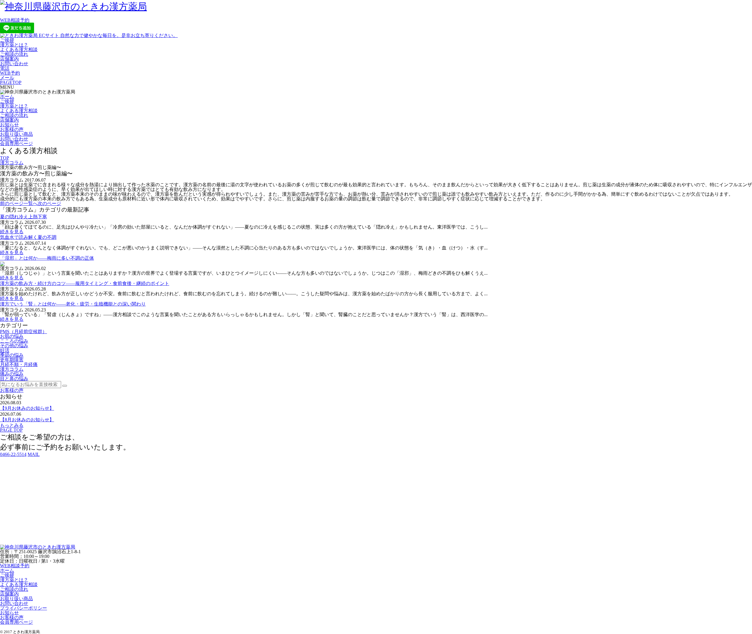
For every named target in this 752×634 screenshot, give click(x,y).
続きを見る (12, 231)
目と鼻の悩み (14, 378)
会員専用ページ (16, 143)
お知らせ (9, 124)
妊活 (4, 350)
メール (7, 77)
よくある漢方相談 (19, 49)
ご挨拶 (7, 40)
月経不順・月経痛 (19, 364)
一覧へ (31, 203)
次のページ (49, 203)
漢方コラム (12, 162)
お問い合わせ (14, 63)
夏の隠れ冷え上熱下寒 (23, 216)
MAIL (34, 454)
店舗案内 (9, 58)
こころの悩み (14, 340)
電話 (4, 68)
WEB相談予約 (14, 20)
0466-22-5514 (13, 454)
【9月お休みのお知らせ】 (27, 408)
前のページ (12, 203)
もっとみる (12, 425)
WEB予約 (10, 73)
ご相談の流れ (14, 54)
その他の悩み (14, 345)
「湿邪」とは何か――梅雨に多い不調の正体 (47, 258)
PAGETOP (10, 82)
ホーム (7, 96)
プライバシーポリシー (23, 608)
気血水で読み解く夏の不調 (28, 237)
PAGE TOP (11, 429)
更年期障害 (12, 359)
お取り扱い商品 (16, 134)
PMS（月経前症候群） (23, 331)
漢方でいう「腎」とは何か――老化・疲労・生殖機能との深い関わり (73, 303)
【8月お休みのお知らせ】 (27, 419)
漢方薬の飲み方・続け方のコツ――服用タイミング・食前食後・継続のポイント (84, 283)
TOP (4, 157)
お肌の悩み (12, 336)
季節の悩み (12, 355)
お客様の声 (12, 129)
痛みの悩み (12, 373)
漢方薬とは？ (14, 44)
